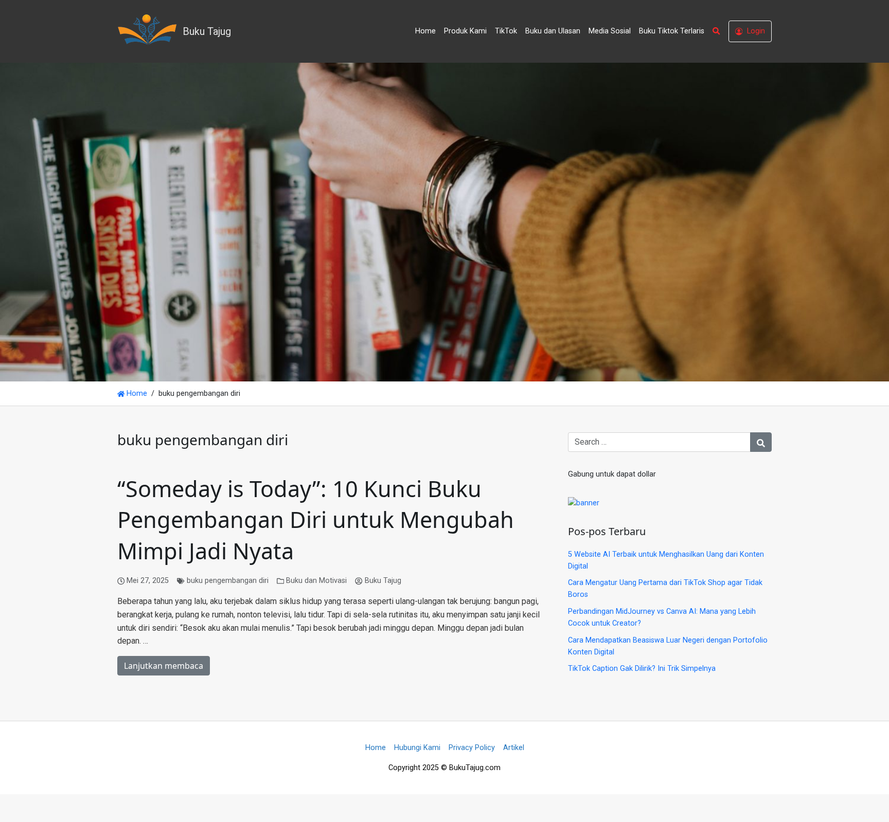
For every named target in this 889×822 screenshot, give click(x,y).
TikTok (506, 31)
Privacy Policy (472, 747)
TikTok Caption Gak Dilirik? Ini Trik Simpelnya (642, 668)
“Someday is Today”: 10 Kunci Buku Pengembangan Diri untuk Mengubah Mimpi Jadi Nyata (315, 519)
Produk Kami (465, 31)
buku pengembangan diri (228, 580)
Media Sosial (610, 31)
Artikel (513, 747)
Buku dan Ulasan (552, 31)
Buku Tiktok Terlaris (671, 31)
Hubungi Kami (417, 747)
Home (425, 31)
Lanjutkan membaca (163, 665)
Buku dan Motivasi (316, 580)
